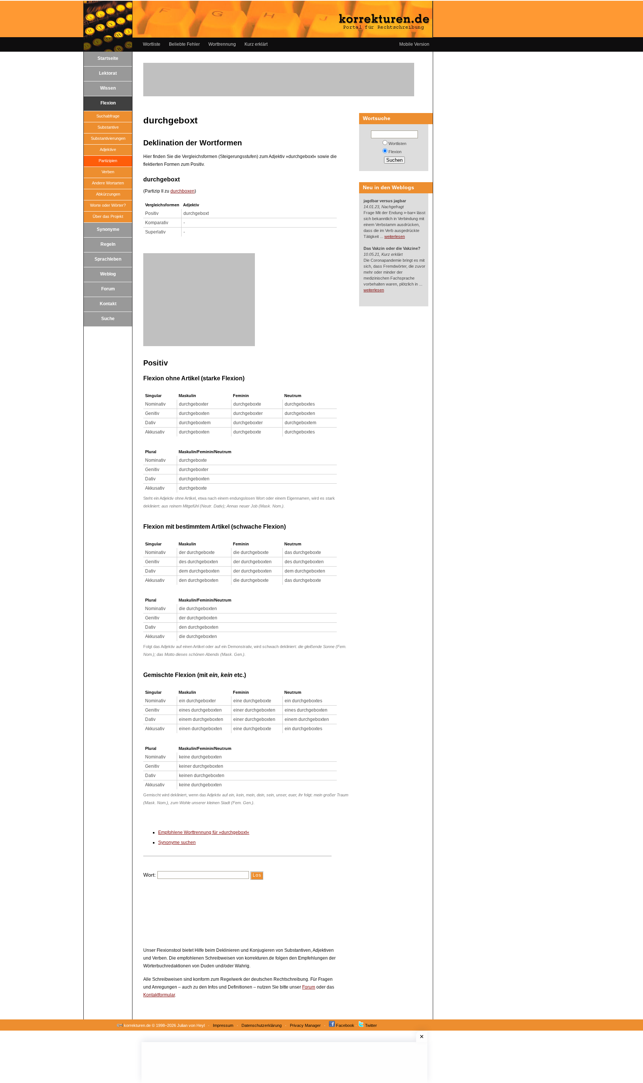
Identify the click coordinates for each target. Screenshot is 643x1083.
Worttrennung (222, 44)
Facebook (345, 1025)
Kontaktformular (159, 994)
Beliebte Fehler (184, 44)
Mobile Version (414, 44)
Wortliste (151, 44)
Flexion (108, 103)
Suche (108, 318)
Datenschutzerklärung (261, 1025)
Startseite (107, 58)
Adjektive (108, 149)
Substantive (108, 127)
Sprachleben (108, 259)
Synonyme (108, 229)
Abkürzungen (108, 194)
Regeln (107, 244)
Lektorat (108, 73)
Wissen (108, 88)
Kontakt (108, 303)
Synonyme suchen (177, 842)
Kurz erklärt (256, 44)
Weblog (108, 274)
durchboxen (182, 191)
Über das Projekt (108, 216)
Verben (108, 172)
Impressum (223, 1025)
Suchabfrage (107, 116)
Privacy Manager (305, 1025)
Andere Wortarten (108, 183)
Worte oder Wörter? (108, 205)
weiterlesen (394, 236)
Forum (108, 288)
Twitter (371, 1025)
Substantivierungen (108, 138)
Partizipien (108, 160)
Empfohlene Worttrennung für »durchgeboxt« (203, 832)
